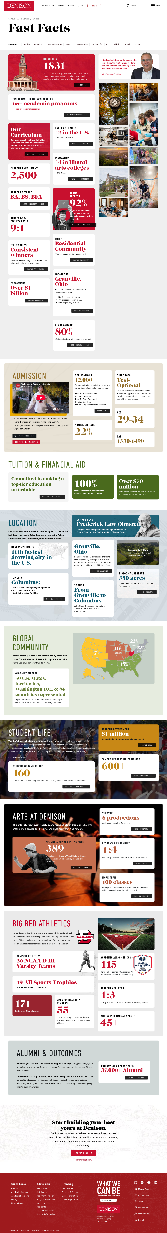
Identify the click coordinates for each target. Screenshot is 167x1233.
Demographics (82, 44)
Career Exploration (70, 1199)
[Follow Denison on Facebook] (142, 1182)
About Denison (23, 19)
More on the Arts (80, 868)
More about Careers (80, 144)
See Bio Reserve (146, 592)
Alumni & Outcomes (132, 44)
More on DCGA (146, 745)
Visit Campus (42, 1192)
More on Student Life (143, 776)
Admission (38, 44)
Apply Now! (102, 411)
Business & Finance (70, 1192)
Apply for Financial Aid (46, 1199)
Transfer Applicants (45, 1210)
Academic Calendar (19, 1192)
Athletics (117, 44)
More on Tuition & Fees (52, 497)
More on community (81, 260)
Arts (107, 44)
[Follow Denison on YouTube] (149, 1182)
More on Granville (100, 571)
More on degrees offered (34, 204)
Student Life (97, 44)
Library (14, 1199)
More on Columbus (54, 599)
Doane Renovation (70, 1196)
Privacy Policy (14, 1230)
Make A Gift (108, 1200)
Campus (11, 19)
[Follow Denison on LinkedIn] (156, 1182)
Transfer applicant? (83, 1160)
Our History (82, 85)
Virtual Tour (42, 1188)
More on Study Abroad (79, 345)
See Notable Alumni (136, 1078)
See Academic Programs (77, 115)
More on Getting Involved (76, 787)
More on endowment (36, 301)
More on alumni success (82, 225)
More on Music (142, 863)
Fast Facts (35, 19)
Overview (26, 44)
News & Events (17, 1203)
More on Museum (141, 896)
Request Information (46, 1214)
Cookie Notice (24, 1230)
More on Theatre (141, 829)
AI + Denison (67, 1188)
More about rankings (80, 179)
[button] (136, 5)
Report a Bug (36, 1230)
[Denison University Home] (108, 1212)
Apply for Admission (45, 1196)
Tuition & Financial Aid (54, 44)
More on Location (81, 311)
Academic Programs (20, 1196)
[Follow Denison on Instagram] (135, 1182)
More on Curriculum (36, 154)
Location (69, 44)
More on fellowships (36, 269)
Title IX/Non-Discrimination (50, 1230)
